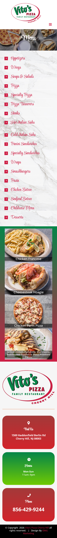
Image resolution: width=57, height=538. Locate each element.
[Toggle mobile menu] (50, 24)
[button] (28, 58)
